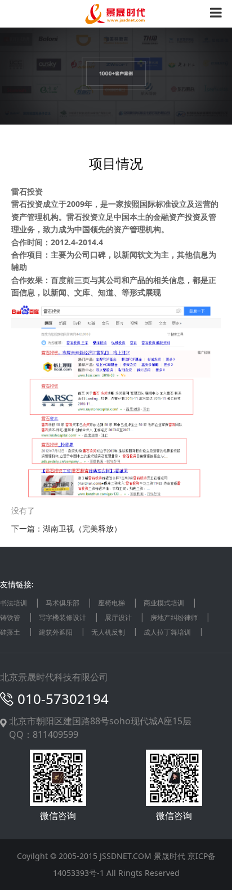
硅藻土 (10, 632)
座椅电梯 (111, 603)
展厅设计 (118, 617)
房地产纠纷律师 (174, 617)
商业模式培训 (164, 603)
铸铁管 (10, 617)
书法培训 (13, 603)
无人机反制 (108, 632)
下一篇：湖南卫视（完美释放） (66, 528)
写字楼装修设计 (62, 617)
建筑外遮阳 (56, 632)
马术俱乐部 (62, 603)
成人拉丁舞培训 (167, 632)
